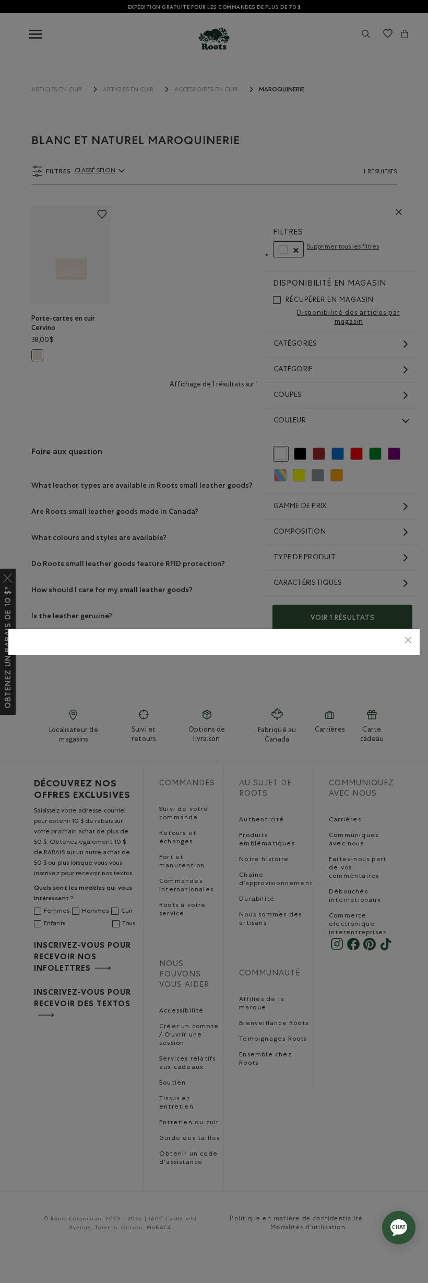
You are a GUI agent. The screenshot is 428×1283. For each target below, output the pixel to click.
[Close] (408, 641)
